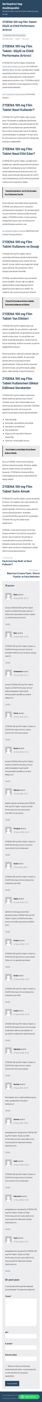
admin (17, 39)
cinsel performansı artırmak (14, 66)
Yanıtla (7, 624)
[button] (29, 1396)
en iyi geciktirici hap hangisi (13, 94)
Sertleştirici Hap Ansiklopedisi (14, 35)
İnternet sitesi (11, 1355)
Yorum (8, 1296)
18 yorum (26, 39)
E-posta (9, 1343)
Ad (7, 1332)
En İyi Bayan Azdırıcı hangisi (14, 231)
